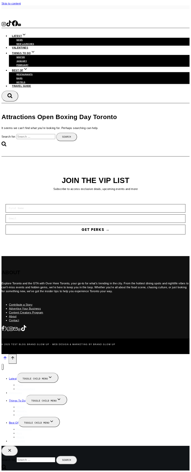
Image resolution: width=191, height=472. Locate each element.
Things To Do (17, 400)
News (19, 40)
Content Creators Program (26, 312)
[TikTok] (9, 25)
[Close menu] (2, 367)
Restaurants (24, 74)
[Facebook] (15, 25)
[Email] (19, 25)
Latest (13, 378)
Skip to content (11, 3)
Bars (19, 78)
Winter (20, 57)
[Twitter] (6, 329)
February (22, 65)
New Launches (25, 388)
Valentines (20, 47)
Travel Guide (21, 86)
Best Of (13, 422)
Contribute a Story (20, 304)
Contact (14, 320)
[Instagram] (3, 25)
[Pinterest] (19, 329)
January (21, 61)
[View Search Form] (9, 96)
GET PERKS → (96, 229)
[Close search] (9, 451)
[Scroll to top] (5, 359)
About (12, 316)
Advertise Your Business (25, 308)
